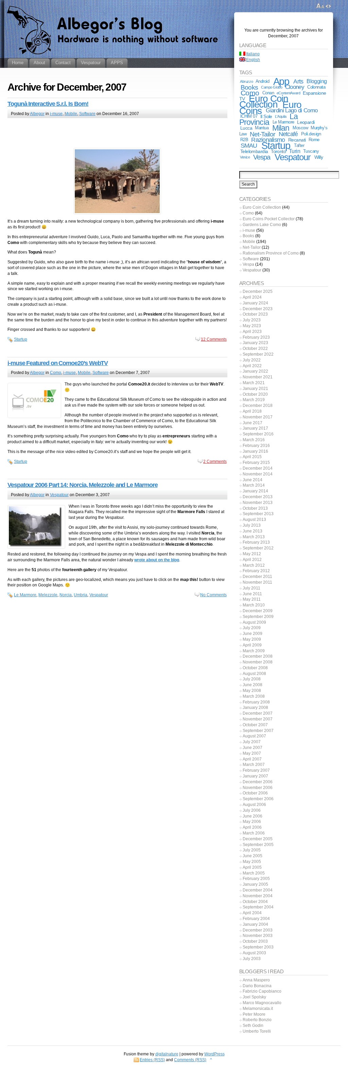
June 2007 (252, 747)
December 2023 (258, 308)
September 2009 (258, 616)
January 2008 (255, 707)
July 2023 (252, 320)
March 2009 (254, 651)
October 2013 (255, 508)
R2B (244, 139)
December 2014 (258, 468)
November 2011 (257, 582)
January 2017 (255, 428)
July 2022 (252, 360)
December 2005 (258, 839)
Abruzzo (246, 81)
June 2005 (252, 855)
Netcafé (288, 134)
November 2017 (258, 417)
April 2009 (252, 645)
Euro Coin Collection (263, 101)
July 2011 (251, 588)
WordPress (214, 1054)
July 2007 (252, 741)
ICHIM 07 (249, 116)
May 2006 (252, 821)
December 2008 (258, 656)
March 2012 (254, 565)
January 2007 (255, 776)
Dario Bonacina (257, 985)
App (281, 81)
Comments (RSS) (190, 1059)
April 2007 (252, 759)
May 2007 (252, 753)
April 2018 (252, 411)
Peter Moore (254, 1014)
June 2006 (252, 816)
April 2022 (252, 365)
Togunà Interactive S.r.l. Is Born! (47, 103)
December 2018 (258, 405)
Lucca (246, 128)
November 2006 (258, 787)
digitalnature (166, 1054)
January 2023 (255, 342)
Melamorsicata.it (258, 1008)
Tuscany (311, 151)
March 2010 (254, 605)
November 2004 (258, 896)
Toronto (278, 151)
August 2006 (254, 804)
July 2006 (252, 810)
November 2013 (258, 502)
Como (55, 372)
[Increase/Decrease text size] (320, 6)
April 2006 (252, 827)
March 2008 (254, 696)
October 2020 (255, 394)
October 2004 (255, 901)
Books (249, 87)
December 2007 (258, 713)
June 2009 (252, 633)
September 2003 (258, 947)
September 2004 (258, 907)
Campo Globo (271, 87)
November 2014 (258, 474)
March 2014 (254, 485)
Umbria (80, 595)
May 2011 (252, 599)
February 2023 (256, 337)
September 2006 (258, 798)
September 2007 (258, 730)
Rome (314, 139)
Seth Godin (253, 1025)
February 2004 (256, 918)
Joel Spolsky (254, 997)
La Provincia (268, 119)
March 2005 (254, 873)
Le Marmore (25, 595)
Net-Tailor (262, 134)
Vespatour (59, 494)
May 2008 (252, 690)
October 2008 (255, 667)
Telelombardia (254, 151)
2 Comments (215, 461)
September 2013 (258, 513)
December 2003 (258, 930)
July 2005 (252, 850)
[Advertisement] (117, 134)
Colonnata (316, 87)
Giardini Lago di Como (291, 110)
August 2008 (254, 673)
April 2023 (252, 331)
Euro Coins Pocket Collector (269, 219)
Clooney (294, 87)
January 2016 (255, 451)
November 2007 (258, 719)
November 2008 (258, 662)
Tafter (299, 145)
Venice (245, 157)
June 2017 (252, 422)
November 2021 (258, 377)
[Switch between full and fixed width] (328, 6)
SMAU (249, 145)
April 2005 (252, 867)
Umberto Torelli (257, 1031)
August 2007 (254, 736)
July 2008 (252, 679)
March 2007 (254, 764)
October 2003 (255, 941)
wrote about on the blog (156, 560)
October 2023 (255, 314)
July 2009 (252, 627)
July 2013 (252, 525)
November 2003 (258, 935)
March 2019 (254, 399)
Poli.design (311, 133)
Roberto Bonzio (257, 1019)
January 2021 (255, 388)
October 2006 (255, 793)
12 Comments (214, 339)
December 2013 (258, 496)
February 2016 (256, 445)
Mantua (261, 127)
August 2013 (254, 519)
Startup (20, 339)
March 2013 (254, 536)
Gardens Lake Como (262, 224)
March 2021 (254, 382)
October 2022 (255, 348)
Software (87, 113)
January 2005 (255, 884)
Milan (280, 128)
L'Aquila (280, 116)
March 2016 (254, 439)
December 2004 (258, 890)
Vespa (262, 157)
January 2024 (255, 303)
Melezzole (47, 595)
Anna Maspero (256, 980)
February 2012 (256, 570)
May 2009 (252, 639)
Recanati (297, 140)
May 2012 (252, 553)
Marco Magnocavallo (262, 1002)
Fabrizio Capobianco (262, 991)
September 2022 (258, 354)
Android (262, 81)
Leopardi (305, 122)
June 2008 (252, 684)
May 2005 (252, 861)
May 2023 (252, 325)
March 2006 (254, 833)
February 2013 (256, 542)
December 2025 (258, 291)
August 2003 (254, 953)
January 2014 (255, 491)
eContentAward (288, 93)
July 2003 (252, 958)
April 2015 (252, 456)
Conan (268, 92)
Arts (298, 81)
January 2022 (255, 371)
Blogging (317, 81)
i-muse (56, 113)
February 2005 (256, 878)
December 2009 (258, 610)
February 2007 (256, 770)
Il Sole (266, 116)
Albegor (37, 113)
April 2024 (252, 297)
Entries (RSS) (152, 1059)
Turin (294, 151)
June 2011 (252, 593)
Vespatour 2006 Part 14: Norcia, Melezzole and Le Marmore (82, 485)
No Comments (213, 595)
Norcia (65, 595)
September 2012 (258, 548)
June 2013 (252, 531)
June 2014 (252, 479)
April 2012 (252, 559)
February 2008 (256, 702)
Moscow (300, 127)
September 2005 (258, 844)
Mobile (71, 113)
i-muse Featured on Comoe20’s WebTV (57, 363)
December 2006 (258, 781)
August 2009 (254, 622)
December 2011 (257, 576)
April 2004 (252, 912)
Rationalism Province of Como (271, 253)
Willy (318, 157)
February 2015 (256, 462)
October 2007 (255, 724)
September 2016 (258, 434)
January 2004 (255, 924)
